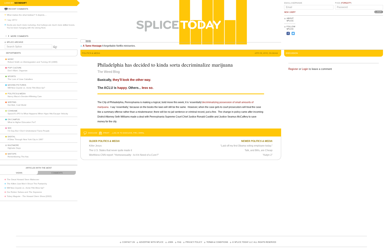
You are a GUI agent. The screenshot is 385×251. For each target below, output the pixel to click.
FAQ (179, 242)
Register (293, 68)
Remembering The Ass (18, 157)
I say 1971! (12, 20)
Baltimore (13, 145)
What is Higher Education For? (22, 122)
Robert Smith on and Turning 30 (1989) (32, 62)
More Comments (19, 36)
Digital (11, 137)
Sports (12, 76)
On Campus (14, 119)
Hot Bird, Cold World (17, 105)
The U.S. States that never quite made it (110, 150)
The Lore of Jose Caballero (20, 79)
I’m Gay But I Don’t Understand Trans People (29, 131)
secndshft (20, 3)
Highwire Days (14, 148)
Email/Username (293, 3)
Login (305, 68)
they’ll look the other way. (131, 79)
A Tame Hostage (92, 45)
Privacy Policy (193, 242)
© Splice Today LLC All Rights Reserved (254, 242)
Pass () (343, 3)
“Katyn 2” (268, 155)
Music (11, 59)
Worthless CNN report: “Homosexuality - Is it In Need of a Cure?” (124, 155)
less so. (147, 87)
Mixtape (12, 154)
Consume (12, 111)
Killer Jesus (95, 145)
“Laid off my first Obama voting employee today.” (246, 145)
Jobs (170, 242)
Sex (9, 128)
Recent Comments (18, 9)
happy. (122, 87)
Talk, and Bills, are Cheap (259, 150)
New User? (290, 12)
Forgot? (346, 3)
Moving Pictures (17, 85)
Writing (12, 102)
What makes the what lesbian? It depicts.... (27, 15)
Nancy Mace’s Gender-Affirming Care (25, 96)
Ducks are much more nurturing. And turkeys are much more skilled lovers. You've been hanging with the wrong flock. (41, 26)
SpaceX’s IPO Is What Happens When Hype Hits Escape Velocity (38, 113)
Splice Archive (15, 42)
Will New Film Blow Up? (26, 88)
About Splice (290, 19)
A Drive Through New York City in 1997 (25, 139)
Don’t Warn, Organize (17, 70)
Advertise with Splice (151, 242)
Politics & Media (17, 93)
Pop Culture (14, 68)
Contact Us (128, 242)
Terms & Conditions (217, 242)
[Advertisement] (365, 32)
